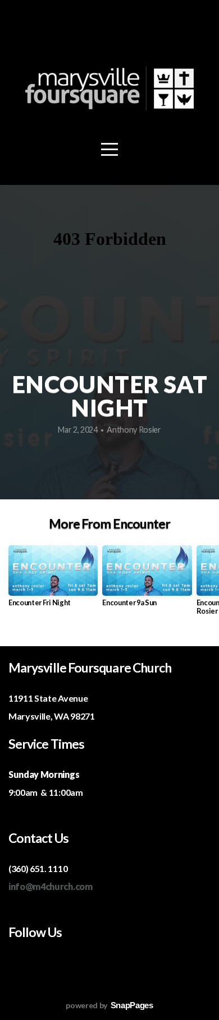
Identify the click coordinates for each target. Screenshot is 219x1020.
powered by (109, 1005)
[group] (53, 580)
